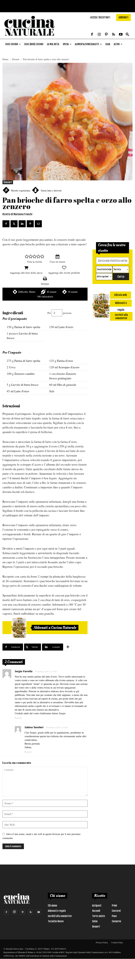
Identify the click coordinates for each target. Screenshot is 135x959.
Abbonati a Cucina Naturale (55, 627)
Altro (117, 44)
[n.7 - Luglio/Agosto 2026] (19, 628)
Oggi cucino (11, 44)
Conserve (116, 921)
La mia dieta (53, 44)
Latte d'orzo (66, 327)
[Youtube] (120, 34)
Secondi (96, 910)
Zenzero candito (24, 374)
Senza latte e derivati (51, 190)
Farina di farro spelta (27, 327)
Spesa (66, 44)
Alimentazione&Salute (87, 44)
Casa (107, 44)
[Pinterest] (106, 34)
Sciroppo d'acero (69, 367)
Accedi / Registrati (100, 17)
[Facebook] (92, 34)
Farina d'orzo (65, 361)
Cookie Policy (117, 942)
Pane (114, 916)
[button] (127, 34)
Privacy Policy (102, 942)
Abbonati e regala (57, 910)
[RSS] (113, 34)
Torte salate (98, 916)
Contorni (116, 910)
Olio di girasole (66, 385)
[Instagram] (99, 34)
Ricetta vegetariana (20, 190)
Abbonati (123, 17)
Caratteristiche (104, 269)
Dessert (15, 59)
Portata (117, 269)
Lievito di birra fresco (24, 385)
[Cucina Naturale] (29, 37)
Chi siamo (52, 905)
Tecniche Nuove (56, 921)
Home (5, 59)
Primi (114, 905)
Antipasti (96, 905)
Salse (95, 921)
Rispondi (18, 717)
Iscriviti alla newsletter (60, 916)
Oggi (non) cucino (33, 44)
